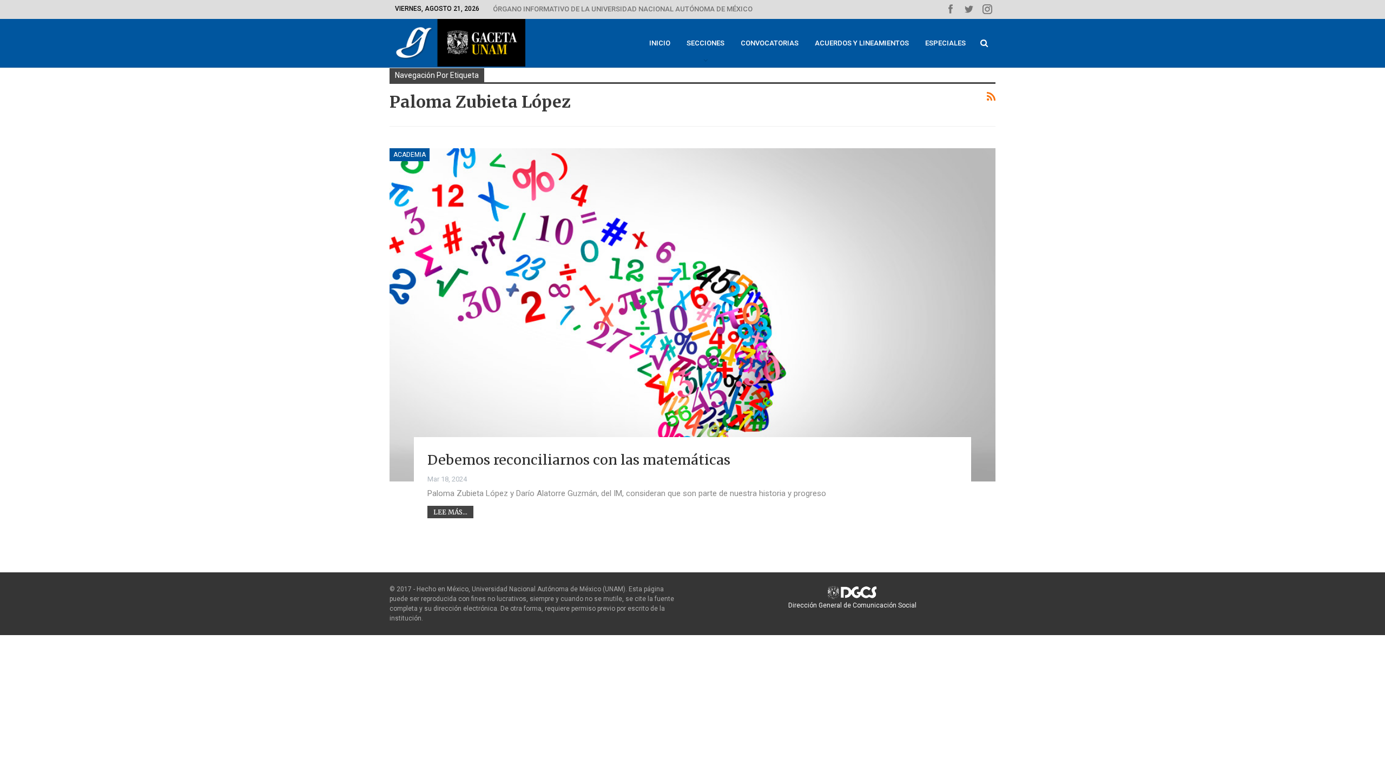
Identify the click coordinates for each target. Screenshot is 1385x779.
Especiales (945, 43)
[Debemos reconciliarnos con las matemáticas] (692, 314)
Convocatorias (770, 43)
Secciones (705, 43)
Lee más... (450, 512)
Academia (409, 155)
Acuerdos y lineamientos (862, 43)
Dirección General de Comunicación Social (852, 605)
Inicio (659, 43)
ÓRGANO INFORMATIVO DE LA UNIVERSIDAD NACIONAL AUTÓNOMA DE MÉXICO (623, 9)
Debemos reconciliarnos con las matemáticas (578, 459)
